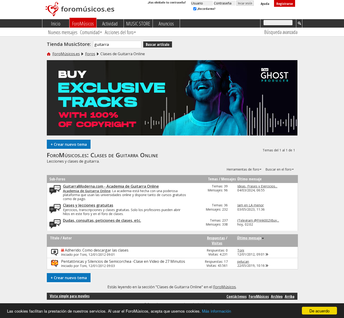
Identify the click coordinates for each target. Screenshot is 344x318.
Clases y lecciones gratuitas (88, 205)
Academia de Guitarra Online (86, 191)
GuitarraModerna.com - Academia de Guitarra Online (111, 186)
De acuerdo (319, 311)
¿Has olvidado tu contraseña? (167, 2)
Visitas (217, 243)
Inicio (55, 23)
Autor (67, 238)
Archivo (277, 296)
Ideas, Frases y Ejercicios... (257, 186)
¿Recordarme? (205, 9)
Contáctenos (237, 296)
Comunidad (90, 32)
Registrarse (284, 3)
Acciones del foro (119, 32)
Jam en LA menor (250, 205)
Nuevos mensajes (62, 32)
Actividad (110, 23)
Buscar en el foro (278, 169)
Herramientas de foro (243, 169)
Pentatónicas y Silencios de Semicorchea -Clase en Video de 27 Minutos (123, 261)
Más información (216, 311)
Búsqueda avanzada (280, 31)
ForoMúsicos (83, 23)
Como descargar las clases (105, 250)
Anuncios (166, 23)
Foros (90, 53)
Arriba (289, 296)
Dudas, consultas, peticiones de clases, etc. (102, 220)
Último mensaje (249, 238)
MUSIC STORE (138, 23)
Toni (83, 254)
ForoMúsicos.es (66, 53)
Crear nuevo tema (69, 144)
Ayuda (265, 3)
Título (54, 238)
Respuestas (216, 238)
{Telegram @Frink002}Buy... (258, 220)
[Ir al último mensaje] (267, 254)
